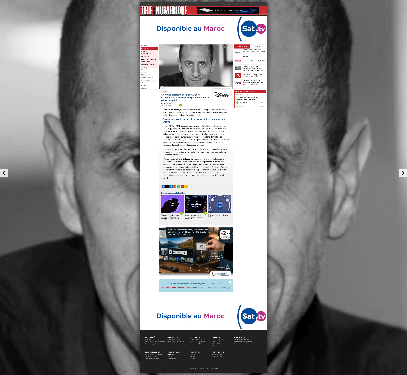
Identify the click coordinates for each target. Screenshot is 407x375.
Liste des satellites (173, 339)
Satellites (144, 70)
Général (192, 359)
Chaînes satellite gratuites (243, 342)
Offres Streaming (217, 346)
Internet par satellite (259, 4)
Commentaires (146, 54)
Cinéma (164, 91)
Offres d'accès (172, 359)
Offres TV (144, 72)
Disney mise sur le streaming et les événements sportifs (219, 216)
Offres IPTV (216, 344)
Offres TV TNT (217, 342)
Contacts (144, 88)
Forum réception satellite (175, 342)
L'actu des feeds (146, 62)
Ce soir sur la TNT (151, 356)
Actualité (170, 356)
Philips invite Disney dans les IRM (195, 216)
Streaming (248, 4)
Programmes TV (147, 78)
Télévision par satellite (228, 4)
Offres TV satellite (218, 339)
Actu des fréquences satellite (155, 342)
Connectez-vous (169, 287)
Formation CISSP (217, 356)
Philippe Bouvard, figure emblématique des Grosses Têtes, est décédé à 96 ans (253, 68)
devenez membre (186, 287)
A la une (144, 51)
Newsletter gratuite (147, 64)
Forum (143, 85)
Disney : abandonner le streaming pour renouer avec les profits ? (171, 217)
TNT (238, 4)
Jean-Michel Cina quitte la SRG (254, 61)
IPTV (242, 4)
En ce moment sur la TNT (153, 354)
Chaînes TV (145, 75)
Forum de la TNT (195, 344)
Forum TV (237, 344)
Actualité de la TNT (196, 339)
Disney (164, 193)
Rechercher (145, 56)
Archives (144, 67)
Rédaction (193, 354)
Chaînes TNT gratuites (197, 342)
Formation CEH (217, 354)
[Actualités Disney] (222, 100)
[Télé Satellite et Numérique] (164, 10)
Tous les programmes (152, 359)
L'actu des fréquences (148, 59)
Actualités (144, 48)
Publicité (192, 356)
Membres (144, 46)
